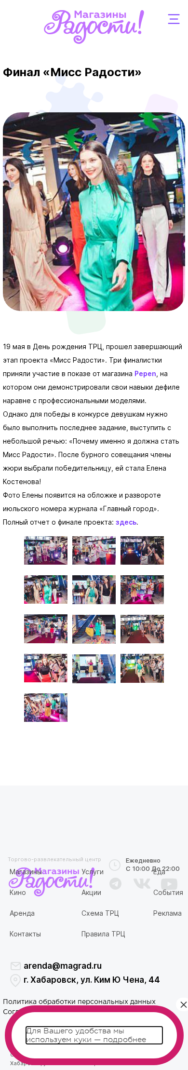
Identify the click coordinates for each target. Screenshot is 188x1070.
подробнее (124, 1039)
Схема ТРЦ (100, 913)
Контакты (25, 934)
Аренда (22, 913)
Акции (91, 892)
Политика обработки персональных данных (79, 1002)
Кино (18, 892)
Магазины (26, 871)
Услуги (92, 871)
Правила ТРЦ (103, 934)
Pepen (145, 373)
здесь (126, 522)
